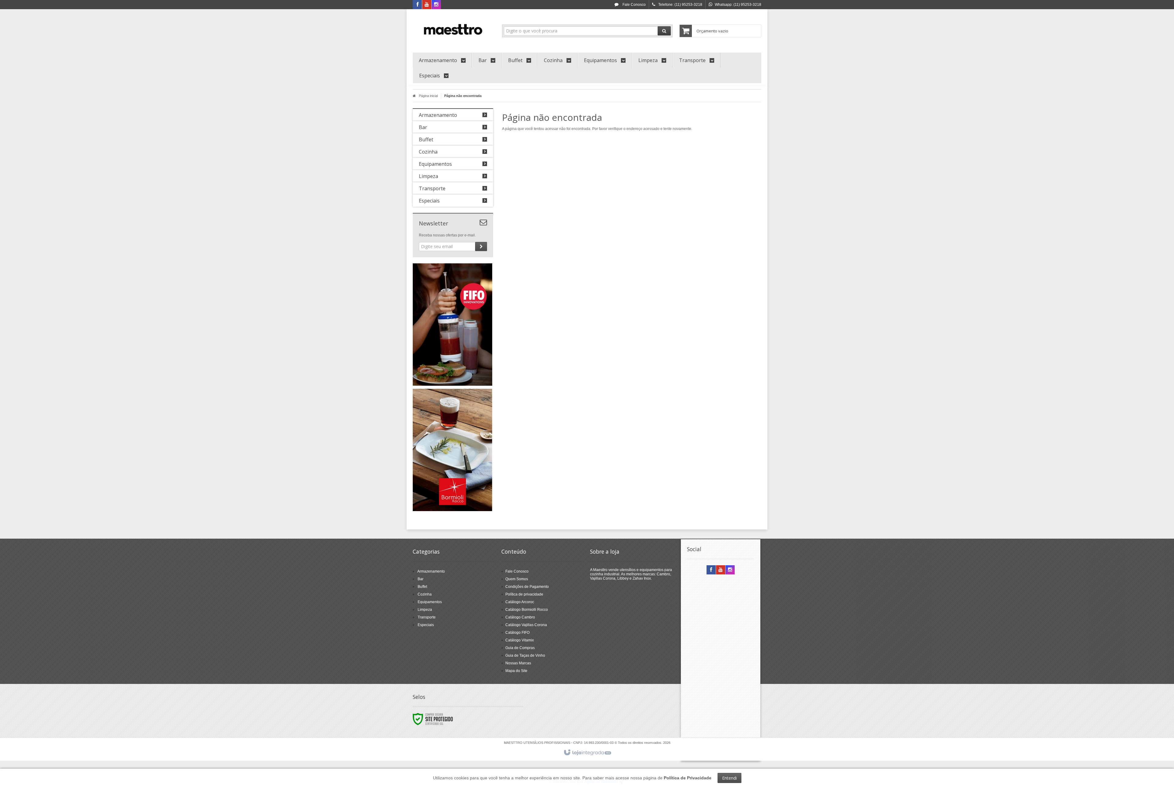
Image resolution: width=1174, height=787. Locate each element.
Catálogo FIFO (517, 632)
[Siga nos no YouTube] (720, 570)
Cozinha (425, 594)
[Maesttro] (453, 29)
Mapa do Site (516, 671)
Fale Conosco (634, 4)
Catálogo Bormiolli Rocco (526, 609)
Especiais (426, 625)
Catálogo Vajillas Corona (526, 625)
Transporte (427, 617)
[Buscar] (664, 30)
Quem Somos (516, 579)
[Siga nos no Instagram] (436, 5)
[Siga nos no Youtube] (426, 5)
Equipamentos (430, 602)
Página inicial (428, 96)
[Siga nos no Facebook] (417, 5)
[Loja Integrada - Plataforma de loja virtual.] (587, 753)
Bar (420, 579)
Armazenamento (431, 571)
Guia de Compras (520, 648)
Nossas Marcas (518, 663)
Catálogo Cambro (520, 617)
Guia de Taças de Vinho (525, 655)
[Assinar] (481, 246)
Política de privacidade (524, 594)
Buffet (422, 587)
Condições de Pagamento (527, 587)
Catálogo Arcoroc (519, 602)
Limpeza (425, 609)
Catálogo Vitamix (519, 640)
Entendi (729, 778)
